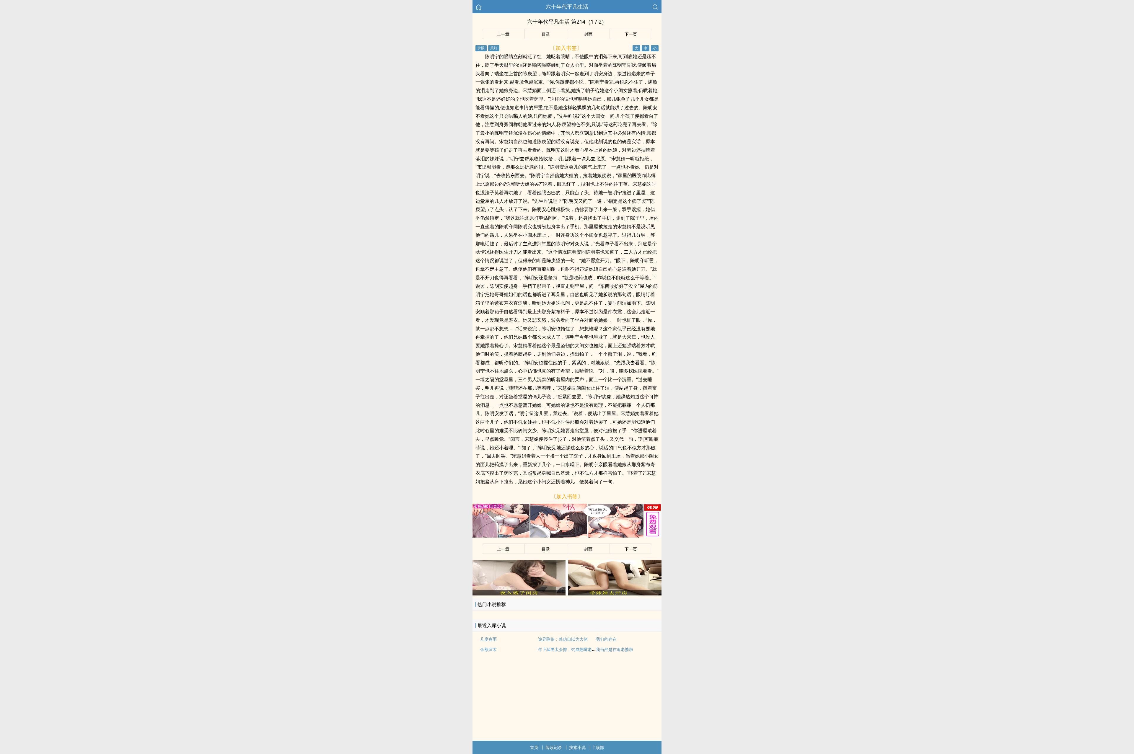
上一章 (503, 34)
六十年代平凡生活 (567, 6)
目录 (546, 34)
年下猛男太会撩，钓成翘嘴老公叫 (569, 649)
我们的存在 (606, 639)
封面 (588, 34)
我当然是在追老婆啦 (614, 649)
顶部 (600, 747)
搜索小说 (577, 747)
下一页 (631, 34)
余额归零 (488, 649)
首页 (534, 747)
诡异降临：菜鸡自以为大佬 (563, 639)
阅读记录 (553, 747)
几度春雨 (488, 639)
